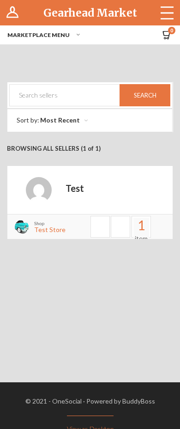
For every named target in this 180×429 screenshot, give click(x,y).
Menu (167, 12)
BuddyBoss (138, 401)
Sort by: (28, 120)
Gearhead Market (90, 12)
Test (75, 188)
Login (12, 12)
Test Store (50, 230)
